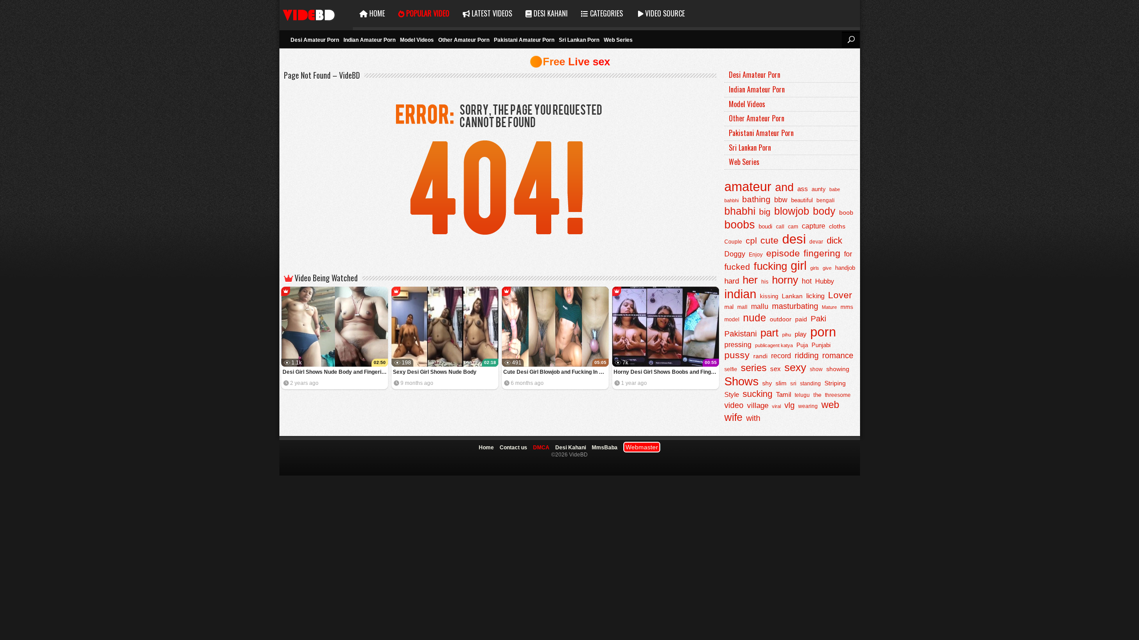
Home (376, 13)
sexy (795, 367)
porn (823, 331)
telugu (802, 395)
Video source (664, 13)
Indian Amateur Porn (369, 40)
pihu (786, 334)
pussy (737, 355)
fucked (737, 267)
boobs (739, 224)
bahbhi (731, 200)
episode (783, 253)
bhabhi (739, 211)
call (780, 227)
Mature (829, 307)
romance (837, 355)
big (765, 211)
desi (794, 239)
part (769, 333)
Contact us (513, 447)
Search (851, 40)
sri (793, 383)
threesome (838, 395)
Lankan (792, 296)
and (784, 187)
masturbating (795, 306)
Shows (741, 381)
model (731, 319)
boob (846, 212)
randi (760, 356)
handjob (845, 268)
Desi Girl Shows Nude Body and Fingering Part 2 (335, 372)
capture (813, 226)
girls (814, 268)
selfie (730, 369)
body (824, 211)
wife (733, 417)
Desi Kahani (550, 13)
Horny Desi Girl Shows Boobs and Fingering (666, 372)
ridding (807, 355)
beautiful (802, 200)
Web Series (618, 40)
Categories (605, 13)
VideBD (316, 13)
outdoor (781, 319)
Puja (802, 345)
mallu (759, 306)
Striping (835, 383)
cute (769, 240)
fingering (822, 253)
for (848, 254)
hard (731, 281)
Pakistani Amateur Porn (524, 40)
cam (793, 227)
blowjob (791, 211)
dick (834, 240)
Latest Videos (491, 13)
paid (801, 319)
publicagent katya (774, 345)
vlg (789, 405)
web (830, 404)
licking (815, 296)
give (827, 268)
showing (837, 369)
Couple (733, 242)
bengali (825, 200)
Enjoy (756, 255)
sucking (757, 394)
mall (742, 307)
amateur (747, 186)
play (801, 334)
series (754, 367)
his (764, 282)
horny (785, 280)
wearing (808, 406)
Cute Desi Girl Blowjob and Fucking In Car (555, 372)
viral (776, 406)
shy (767, 383)
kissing (769, 296)
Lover (840, 295)
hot (807, 281)
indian (740, 294)
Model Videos (417, 40)
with (753, 418)
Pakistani (740, 333)
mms (846, 307)
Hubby (824, 281)
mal (729, 307)
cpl (751, 240)
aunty (819, 189)
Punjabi (821, 345)
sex (775, 368)
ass (802, 188)
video (733, 405)
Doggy (734, 254)
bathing (756, 199)
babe (834, 189)
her (750, 280)
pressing (737, 344)
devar (816, 242)
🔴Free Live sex (569, 62)
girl (799, 265)
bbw (781, 200)
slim (781, 383)
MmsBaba (605, 447)
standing (810, 383)
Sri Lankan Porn (579, 40)
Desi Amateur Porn (315, 40)
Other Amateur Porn (463, 40)
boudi (765, 226)
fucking (770, 266)
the (817, 395)
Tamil (783, 394)
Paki (818, 318)
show (816, 369)
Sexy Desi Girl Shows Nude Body (435, 372)
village (757, 405)
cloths (837, 226)
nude (754, 318)
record (781, 356)
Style (731, 394)
